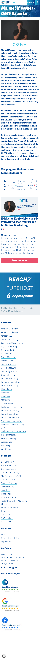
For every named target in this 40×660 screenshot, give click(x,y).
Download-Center (9, 497)
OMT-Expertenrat (9, 469)
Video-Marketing (8, 438)
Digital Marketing (9, 346)
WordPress (6, 449)
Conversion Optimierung (12, 343)
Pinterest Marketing (10, 410)
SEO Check (5, 490)
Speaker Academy (9, 483)
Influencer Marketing (10, 382)
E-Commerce (6, 353)
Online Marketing (9, 403)
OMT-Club (5, 514)
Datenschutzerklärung (11, 538)
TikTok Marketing (8, 435)
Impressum (6, 541)
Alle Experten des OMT (11, 476)
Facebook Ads (7, 361)
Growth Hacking (8, 375)
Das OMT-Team (7, 462)
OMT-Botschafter (8, 479)
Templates (5, 511)
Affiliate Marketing (9, 329)
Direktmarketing (8, 350)
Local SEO (5, 396)
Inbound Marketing (9, 378)
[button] (4, 656)
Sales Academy (7, 486)
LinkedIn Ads (6, 392)
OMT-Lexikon (7, 518)
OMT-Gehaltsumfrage (10, 472)
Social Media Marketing (11, 421)
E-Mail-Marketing (8, 357)
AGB (3, 534)
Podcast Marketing (9, 414)
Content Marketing (9, 339)
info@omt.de (7, 563)
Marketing (5, 400)
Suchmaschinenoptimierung (13, 431)
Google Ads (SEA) (8, 368)
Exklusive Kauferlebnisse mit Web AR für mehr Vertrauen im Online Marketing (19, 222)
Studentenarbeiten (9, 507)
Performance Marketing (11, 407)
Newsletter (6, 521)
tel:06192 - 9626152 (9, 560)
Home (16, 308)
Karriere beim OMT (9, 465)
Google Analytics (8, 364)
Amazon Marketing (9, 332)
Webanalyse (6, 442)
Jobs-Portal (6, 494)
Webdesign (6, 445)
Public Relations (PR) (10, 417)
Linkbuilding (6, 389)
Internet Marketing (9, 385)
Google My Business (9, 371)
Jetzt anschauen (19, 260)
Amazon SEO (6, 336)
